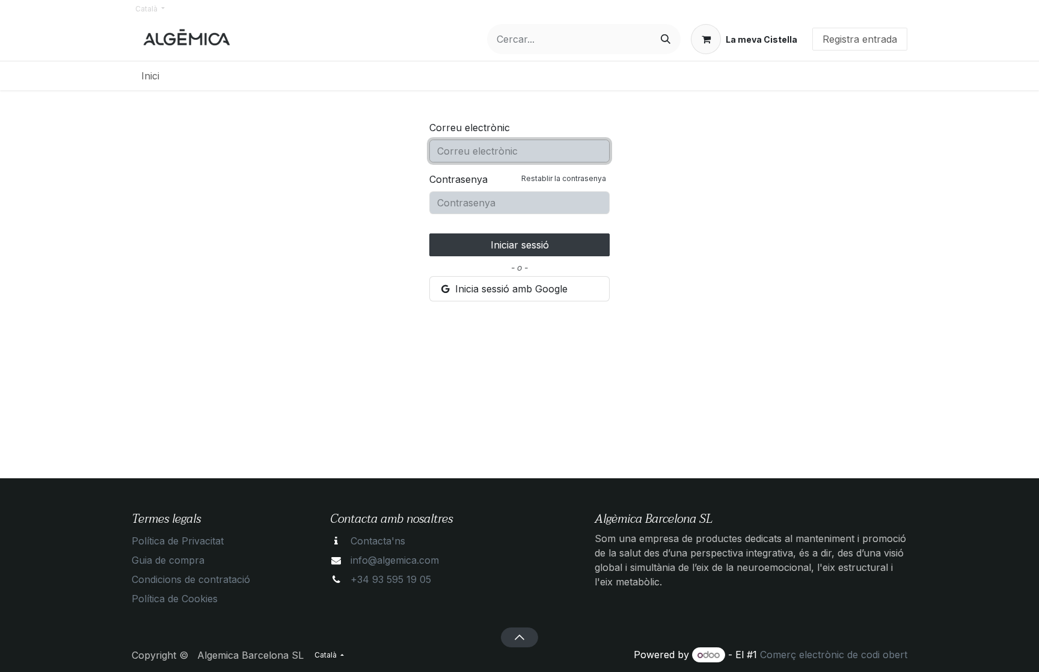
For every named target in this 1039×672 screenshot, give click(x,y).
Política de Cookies (175, 599)
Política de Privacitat (178, 541)
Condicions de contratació (191, 579)
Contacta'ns (378, 541)
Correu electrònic (469, 128)
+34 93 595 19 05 (391, 579)
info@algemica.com (395, 560)
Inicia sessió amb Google (510, 289)
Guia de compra (168, 560)
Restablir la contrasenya (563, 178)
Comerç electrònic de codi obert (833, 655)
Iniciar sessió (520, 245)
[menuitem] (150, 76)
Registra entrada (860, 39)
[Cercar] (666, 39)
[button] (519, 637)
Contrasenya (517, 179)
